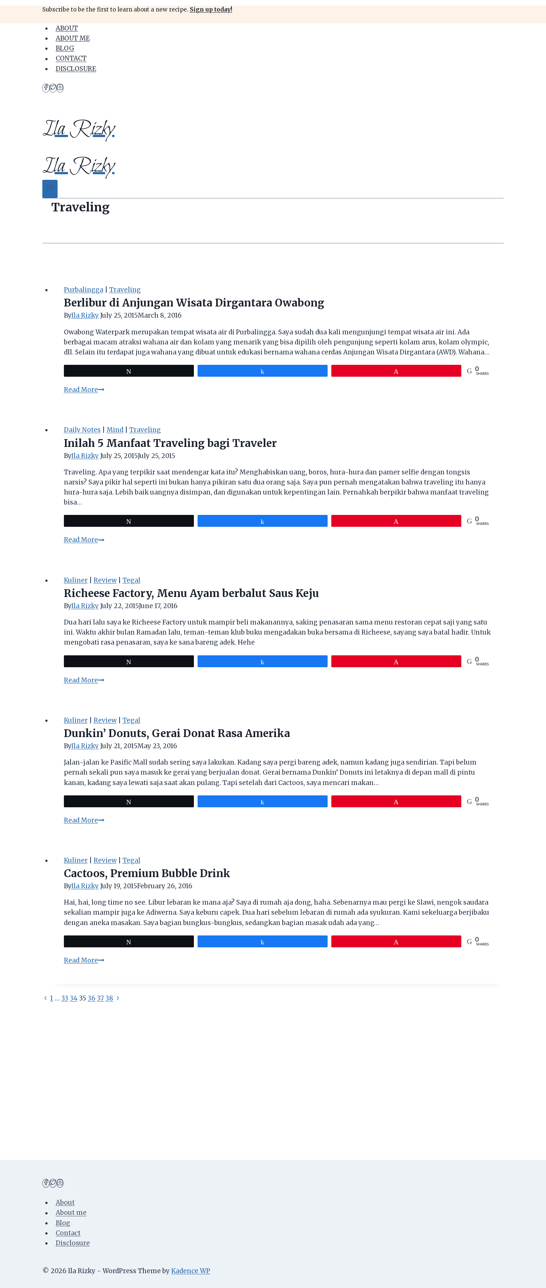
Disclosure (76, 69)
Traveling (125, 290)
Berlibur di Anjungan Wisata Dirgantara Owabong (194, 302)
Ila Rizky (85, 315)
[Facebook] (45, 88)
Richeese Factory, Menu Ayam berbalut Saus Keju (191, 593)
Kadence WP (190, 1271)
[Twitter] (52, 88)
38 (109, 998)
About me (73, 38)
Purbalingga (83, 290)
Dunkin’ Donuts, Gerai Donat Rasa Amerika (177, 733)
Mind (115, 430)
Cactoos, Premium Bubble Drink (147, 873)
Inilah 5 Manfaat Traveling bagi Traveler (170, 443)
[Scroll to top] (527, 1276)
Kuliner (76, 580)
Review (105, 580)
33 (64, 998)
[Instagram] (60, 88)
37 (100, 998)
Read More (84, 390)
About (67, 28)
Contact (71, 59)
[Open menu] (50, 189)
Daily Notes (82, 430)
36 (91, 998)
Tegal (131, 580)
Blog (65, 48)
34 (74, 998)
